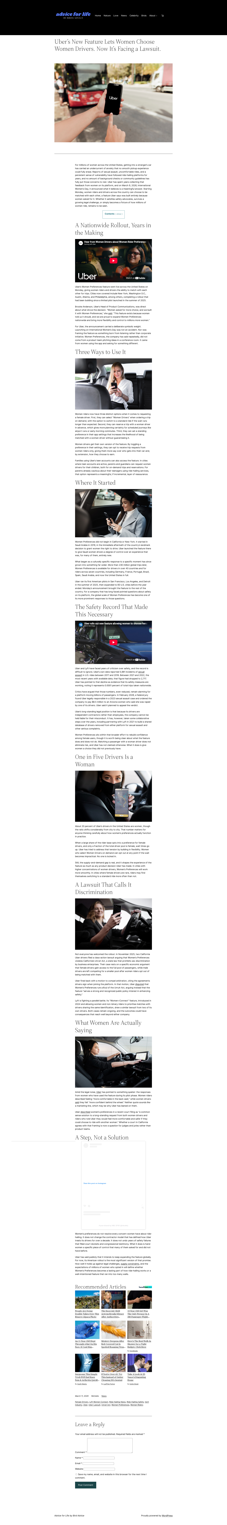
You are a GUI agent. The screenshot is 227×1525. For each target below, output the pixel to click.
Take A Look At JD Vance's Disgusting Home (136, 1377)
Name (79, 1458)
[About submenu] (156, 15)
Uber (98, 1092)
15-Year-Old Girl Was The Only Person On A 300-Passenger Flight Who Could (138, 1313)
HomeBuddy (134, 1351)
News (104, 1396)
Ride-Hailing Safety (135, 1402)
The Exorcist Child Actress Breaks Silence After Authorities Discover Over (112, 1313)
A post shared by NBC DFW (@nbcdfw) (113, 1225)
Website (79, 1469)
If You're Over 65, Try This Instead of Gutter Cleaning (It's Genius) (112, 1377)
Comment (81, 1452)
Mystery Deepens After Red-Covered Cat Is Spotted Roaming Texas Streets (113, 1344)
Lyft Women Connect (98, 1402)
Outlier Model (134, 1384)
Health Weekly (82, 1384)
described (85, 1112)
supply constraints (130, 1264)
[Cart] (162, 15)
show (119, 214)
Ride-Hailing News (117, 1402)
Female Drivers (81, 1402)
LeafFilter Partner (109, 1384)
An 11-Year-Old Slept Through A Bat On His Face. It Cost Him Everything (86, 1344)
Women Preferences (120, 1405)
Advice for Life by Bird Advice (69, 1515)
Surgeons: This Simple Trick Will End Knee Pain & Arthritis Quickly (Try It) (87, 1377)
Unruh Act (105, 1405)
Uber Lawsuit (94, 1405)
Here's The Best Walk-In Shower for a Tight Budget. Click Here (139, 1344)
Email (78, 1463)
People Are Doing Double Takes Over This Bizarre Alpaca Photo (87, 1313)
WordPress (167, 1515)
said (110, 313)
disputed (139, 984)
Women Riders (136, 1405)
